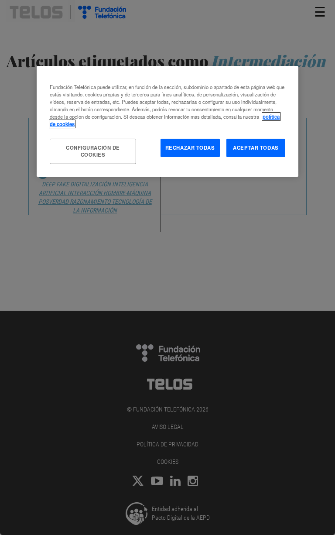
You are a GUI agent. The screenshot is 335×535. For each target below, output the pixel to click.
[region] (167, 121)
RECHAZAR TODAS (190, 147)
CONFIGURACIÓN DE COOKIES (93, 151)
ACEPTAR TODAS (255, 147)
